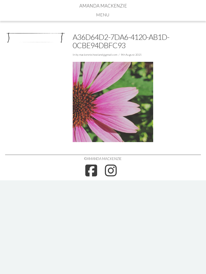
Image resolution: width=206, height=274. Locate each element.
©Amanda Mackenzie (103, 159)
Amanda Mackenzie (103, 5)
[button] (103, 14)
